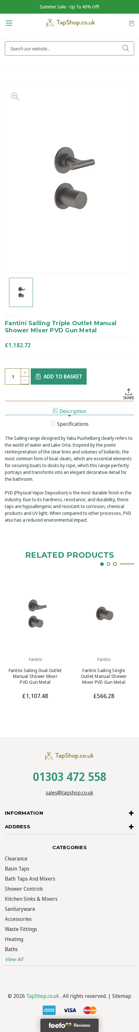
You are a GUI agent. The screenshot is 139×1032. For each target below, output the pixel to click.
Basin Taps (17, 868)
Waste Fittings (21, 929)
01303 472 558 (69, 776)
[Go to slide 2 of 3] (108, 564)
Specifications (73, 423)
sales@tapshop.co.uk (69, 792)
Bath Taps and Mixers (30, 878)
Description (72, 411)
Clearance (16, 858)
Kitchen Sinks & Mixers (31, 898)
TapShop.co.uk (42, 996)
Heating (14, 939)
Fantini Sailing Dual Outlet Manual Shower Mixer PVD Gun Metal (35, 676)
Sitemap (121, 996)
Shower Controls (24, 888)
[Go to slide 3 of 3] (115, 564)
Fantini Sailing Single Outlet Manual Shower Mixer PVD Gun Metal (104, 676)
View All (14, 959)
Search (125, 48)
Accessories (18, 919)
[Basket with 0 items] (131, 22)
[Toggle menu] (9, 23)
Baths (11, 949)
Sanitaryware (20, 908)
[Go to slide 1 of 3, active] (102, 564)
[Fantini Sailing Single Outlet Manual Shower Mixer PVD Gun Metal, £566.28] (104, 614)
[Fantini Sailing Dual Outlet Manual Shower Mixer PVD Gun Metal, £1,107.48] (35, 614)
